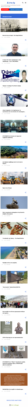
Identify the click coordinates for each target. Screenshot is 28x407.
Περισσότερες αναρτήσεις (14, 400)
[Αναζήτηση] (23, 2)
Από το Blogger (15, 405)
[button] (25, 40)
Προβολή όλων (7, 16)
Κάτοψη (11, 2)
